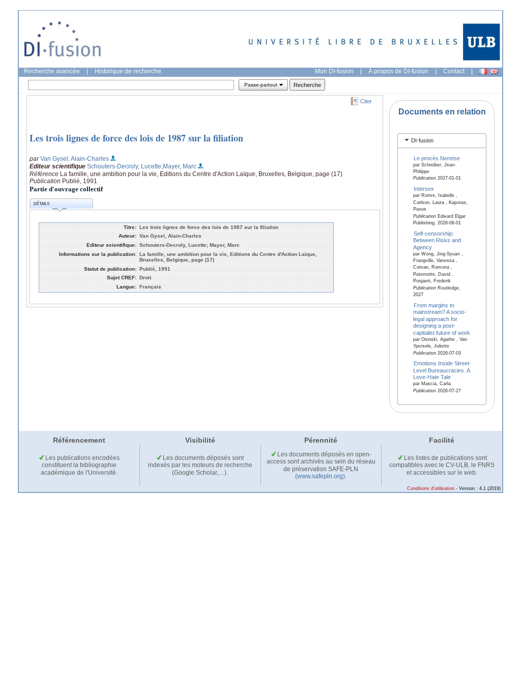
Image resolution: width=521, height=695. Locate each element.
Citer (366, 101)
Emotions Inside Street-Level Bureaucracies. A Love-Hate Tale (442, 370)
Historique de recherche (128, 71)
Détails (41, 203)
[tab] (441, 140)
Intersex (424, 189)
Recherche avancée (52, 71)
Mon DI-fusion (334, 71)
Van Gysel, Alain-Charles (74, 158)
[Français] (483, 71)
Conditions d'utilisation (430, 488)
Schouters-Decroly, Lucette (124, 166)
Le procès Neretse (437, 158)
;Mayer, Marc (178, 166)
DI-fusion (422, 140)
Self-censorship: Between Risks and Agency (437, 240)
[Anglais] (494, 71)
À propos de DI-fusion (398, 71)
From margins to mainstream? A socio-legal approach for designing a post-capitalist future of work (441, 319)
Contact (454, 71)
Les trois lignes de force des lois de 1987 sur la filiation (136, 137)
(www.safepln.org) (320, 476)
